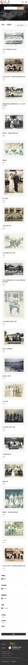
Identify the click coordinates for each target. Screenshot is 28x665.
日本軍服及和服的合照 (9, 321)
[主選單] (26, 1)
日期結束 (3, 620)
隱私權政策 (13, 661)
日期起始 (3, 615)
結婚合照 (5, 481)
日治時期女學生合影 (8, 253)
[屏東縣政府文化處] (14, 647)
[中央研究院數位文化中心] (12, 644)
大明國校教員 (6, 454)
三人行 (4, 540)
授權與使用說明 (5, 661)
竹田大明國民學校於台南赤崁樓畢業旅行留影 (13, 281)
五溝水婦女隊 (6, 225)
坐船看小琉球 (6, 376)
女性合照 (5, 401)
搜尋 (22, 1)
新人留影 (5, 198)
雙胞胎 (4, 160)
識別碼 (3, 626)
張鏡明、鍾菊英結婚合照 (10, 133)
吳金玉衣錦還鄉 (7, 349)
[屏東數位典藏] (6, 2)
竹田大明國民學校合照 (9, 49)
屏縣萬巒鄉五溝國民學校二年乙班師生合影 (13, 104)
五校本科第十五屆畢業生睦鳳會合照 (13, 76)
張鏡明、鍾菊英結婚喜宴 (10, 512)
